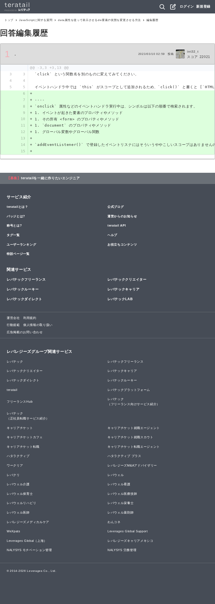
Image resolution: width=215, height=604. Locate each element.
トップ (8, 20)
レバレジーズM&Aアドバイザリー (132, 465)
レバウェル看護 (119, 484)
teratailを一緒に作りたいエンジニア (50, 178)
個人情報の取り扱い (38, 325)
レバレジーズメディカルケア (28, 522)
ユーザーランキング (21, 244)
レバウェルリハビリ (21, 503)
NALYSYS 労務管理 (122, 550)
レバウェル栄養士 (121, 503)
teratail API (117, 225)
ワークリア (15, 465)
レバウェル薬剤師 (121, 512)
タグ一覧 (13, 235)
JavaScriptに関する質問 (35, 20)
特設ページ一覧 (18, 253)
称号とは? (14, 225)
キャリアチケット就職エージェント (134, 428)
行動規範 (13, 325)
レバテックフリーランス (26, 279)
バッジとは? (16, 216)
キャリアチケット (20, 428)
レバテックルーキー (23, 289)
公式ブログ (116, 206)
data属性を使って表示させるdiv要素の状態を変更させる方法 (99, 20)
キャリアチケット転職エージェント (134, 446)
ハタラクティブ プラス (124, 456)
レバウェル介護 (18, 484)
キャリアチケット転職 (23, 446)
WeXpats (13, 531)
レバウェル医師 (18, 512)
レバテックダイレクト (24, 299)
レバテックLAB (120, 299)
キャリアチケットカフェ (25, 437)
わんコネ (114, 522)
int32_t (192, 51)
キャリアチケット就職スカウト (130, 437)
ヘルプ (112, 235)
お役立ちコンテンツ (122, 244)
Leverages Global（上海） (27, 540)
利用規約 (29, 318)
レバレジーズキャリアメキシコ (130, 540)
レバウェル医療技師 (122, 493)
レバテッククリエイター (127, 279)
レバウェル (116, 475)
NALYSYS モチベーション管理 (29, 550)
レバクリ (13, 475)
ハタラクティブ (18, 456)
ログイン (187, 6)
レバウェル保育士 (20, 493)
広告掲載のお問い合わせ (25, 332)
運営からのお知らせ (122, 216)
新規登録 (203, 6)
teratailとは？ (17, 206)
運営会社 (13, 318)
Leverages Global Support (128, 531)
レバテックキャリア (123, 289)
